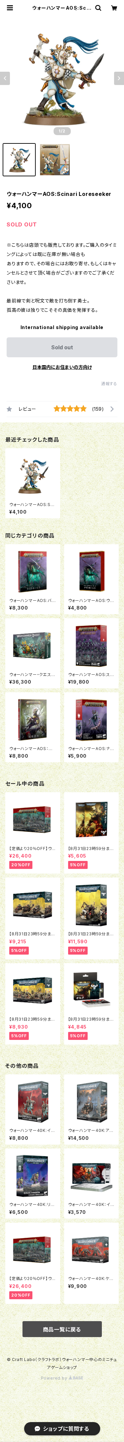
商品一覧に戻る (62, 1329)
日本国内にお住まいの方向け (62, 367)
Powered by (55, 1378)
